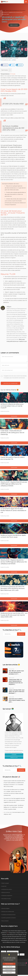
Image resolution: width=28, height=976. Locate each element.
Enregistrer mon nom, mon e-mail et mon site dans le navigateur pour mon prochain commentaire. (15, 376)
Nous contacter (5, 920)
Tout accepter (9, 963)
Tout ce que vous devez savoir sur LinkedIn (14, 789)
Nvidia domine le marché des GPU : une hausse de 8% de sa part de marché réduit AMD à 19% (14, 615)
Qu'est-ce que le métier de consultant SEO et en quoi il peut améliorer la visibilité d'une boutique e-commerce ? (14, 782)
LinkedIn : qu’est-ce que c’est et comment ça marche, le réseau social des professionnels (13, 793)
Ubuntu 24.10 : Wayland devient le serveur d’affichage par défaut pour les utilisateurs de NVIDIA (14, 561)
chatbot (23, 83)
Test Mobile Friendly (6, 898)
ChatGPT (4, 951)
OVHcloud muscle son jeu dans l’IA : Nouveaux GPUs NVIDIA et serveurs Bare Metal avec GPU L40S (13, 588)
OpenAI (22, 954)
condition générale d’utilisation (9, 917)
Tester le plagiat (5, 883)
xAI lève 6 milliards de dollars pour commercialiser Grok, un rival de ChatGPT (12, 406)
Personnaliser (9, 969)
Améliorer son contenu (7, 889)
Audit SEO (4, 886)
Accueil (3, 10)
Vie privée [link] (9, 972)
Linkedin (14, 754)
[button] (5, 65)
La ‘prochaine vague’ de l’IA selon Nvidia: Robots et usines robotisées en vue (13, 510)
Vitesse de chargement (7, 895)
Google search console (13, 951)
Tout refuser (9, 966)
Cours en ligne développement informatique (15, 10)
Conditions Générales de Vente (8, 914)
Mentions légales (5, 908)
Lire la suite (14, 416)
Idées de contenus (6, 892)
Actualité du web (6, 60)
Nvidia (16, 58)
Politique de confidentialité (8, 911)
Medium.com (14, 757)
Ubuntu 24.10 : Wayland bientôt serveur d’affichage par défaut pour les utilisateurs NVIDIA (14, 484)
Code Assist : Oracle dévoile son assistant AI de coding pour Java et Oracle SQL (12, 432)
